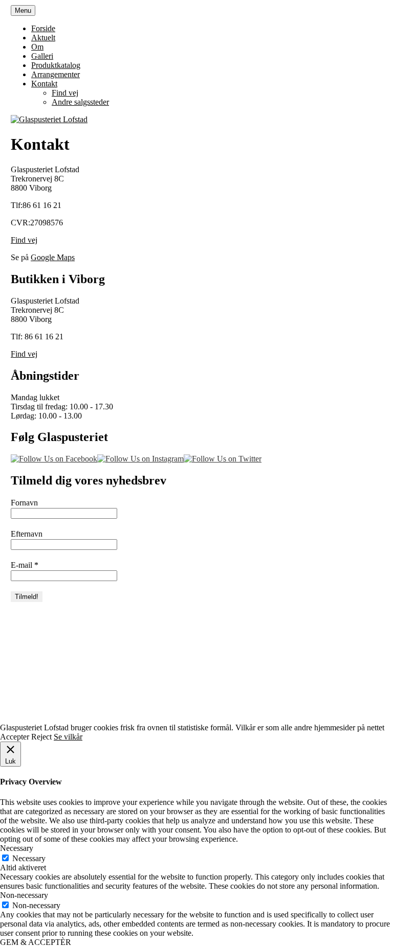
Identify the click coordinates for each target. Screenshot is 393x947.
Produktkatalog (55, 65)
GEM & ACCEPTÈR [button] (35, 942)
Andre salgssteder (80, 102)
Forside (43, 28)
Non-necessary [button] (24, 895)
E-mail (24, 565)
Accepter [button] (14, 736)
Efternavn (26, 533)
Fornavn (24, 502)
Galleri (42, 56)
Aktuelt (43, 37)
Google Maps (53, 257)
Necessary (29, 858)
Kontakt (44, 83)
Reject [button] (41, 736)
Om (37, 46)
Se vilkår (68, 736)
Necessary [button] (16, 848)
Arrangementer (55, 74)
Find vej (65, 92)
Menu (23, 10)
